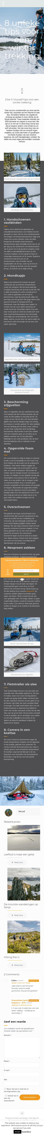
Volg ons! (26, 574)
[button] (22, 560)
